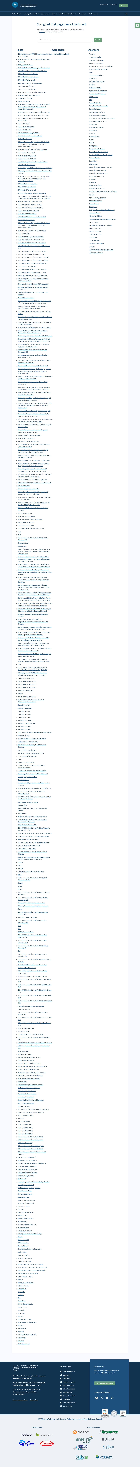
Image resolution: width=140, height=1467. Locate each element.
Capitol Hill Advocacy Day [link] (26, 762)
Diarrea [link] (20, 1237)
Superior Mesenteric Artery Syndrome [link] (100, 66)
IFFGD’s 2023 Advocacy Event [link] (27, 184)
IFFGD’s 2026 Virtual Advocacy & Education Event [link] (34, 68)
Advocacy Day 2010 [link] (24, 720)
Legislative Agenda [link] (24, 1031)
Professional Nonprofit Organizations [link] (29, 1188)
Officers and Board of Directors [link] (27, 1172)
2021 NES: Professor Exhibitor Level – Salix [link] (31, 254)
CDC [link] (19, 759)
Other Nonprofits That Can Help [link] (28, 1169)
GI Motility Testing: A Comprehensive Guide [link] (31, 1270)
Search (97, 40)
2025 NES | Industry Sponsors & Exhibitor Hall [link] (32, 71)
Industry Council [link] (23, 1215)
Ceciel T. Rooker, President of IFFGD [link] (29, 1063)
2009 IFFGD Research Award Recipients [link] (30, 1140)
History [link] (20, 1279)
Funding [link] (20, 1316)
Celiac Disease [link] (93, 222)
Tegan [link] (20, 909)
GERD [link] (91, 143)
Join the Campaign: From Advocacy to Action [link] (32, 92)
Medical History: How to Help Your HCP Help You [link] (33, 842)
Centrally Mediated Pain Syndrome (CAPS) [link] (102, 219)
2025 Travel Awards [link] (24, 123)
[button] (126, 14)
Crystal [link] (20, 865)
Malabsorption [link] (93, 97)
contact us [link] (42, 32)
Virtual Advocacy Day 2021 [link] (26, 522)
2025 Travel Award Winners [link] (26, 86)
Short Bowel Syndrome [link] (96, 75)
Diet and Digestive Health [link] (61, 54)
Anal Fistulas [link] (93, 237)
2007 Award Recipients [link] (25, 1143)
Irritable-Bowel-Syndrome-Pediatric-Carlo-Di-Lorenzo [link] (34, 327)
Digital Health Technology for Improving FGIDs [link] (32, 275)
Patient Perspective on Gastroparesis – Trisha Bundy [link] (34, 460)
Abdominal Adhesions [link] (96, 253)
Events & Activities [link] (24, 101)
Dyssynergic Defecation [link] (96, 176)
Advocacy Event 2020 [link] (25, 708)
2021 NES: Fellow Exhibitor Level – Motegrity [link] (32, 269)
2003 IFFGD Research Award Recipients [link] (30, 1149)
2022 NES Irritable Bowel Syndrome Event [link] (31, 240)
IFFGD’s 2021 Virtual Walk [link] (26, 516)
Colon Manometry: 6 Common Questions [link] (30, 1085)
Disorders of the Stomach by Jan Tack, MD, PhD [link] (33, 366)
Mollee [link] (20, 889)
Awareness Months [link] (24, 1121)
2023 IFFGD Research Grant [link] (27, 187)
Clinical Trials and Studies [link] (26, 1212)
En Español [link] (21, 1313)
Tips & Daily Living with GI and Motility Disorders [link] (33, 1182)
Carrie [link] (20, 886)
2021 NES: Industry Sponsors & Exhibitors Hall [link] (32, 263)
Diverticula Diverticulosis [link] (96, 188)
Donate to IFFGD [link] (23, 1240)
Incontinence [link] (93, 124)
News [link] (53, 14)
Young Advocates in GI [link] (25, 65)
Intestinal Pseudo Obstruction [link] (98, 115)
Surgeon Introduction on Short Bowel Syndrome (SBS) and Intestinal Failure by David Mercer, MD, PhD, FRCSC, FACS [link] (34, 405)
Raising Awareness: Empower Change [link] (29, 1234)
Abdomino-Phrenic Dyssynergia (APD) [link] (101, 250)
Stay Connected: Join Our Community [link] (29, 1249)
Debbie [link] (20, 693)
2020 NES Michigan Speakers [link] (27, 1166)
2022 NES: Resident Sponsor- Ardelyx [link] (30, 204)
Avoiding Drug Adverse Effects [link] (27, 777)
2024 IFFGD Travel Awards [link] (26, 152)
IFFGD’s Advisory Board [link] (26, 1203)
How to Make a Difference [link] (26, 1103)
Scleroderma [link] (93, 78)
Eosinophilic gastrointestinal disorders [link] (100, 167)
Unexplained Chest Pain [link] (96, 60)
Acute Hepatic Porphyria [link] (96, 243)
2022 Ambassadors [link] (24, 233)
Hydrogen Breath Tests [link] (25, 1054)
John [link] (19, 535)
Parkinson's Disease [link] (95, 88)
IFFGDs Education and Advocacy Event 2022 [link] (32, 193)
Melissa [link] (20, 862)
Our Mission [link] (22, 1301)
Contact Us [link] (113, 4)
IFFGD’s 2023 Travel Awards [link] (27, 190)
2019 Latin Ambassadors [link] (25, 1115)
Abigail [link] (20, 868)
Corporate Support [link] (23, 1206)
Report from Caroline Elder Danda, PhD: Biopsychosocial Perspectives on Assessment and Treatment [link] (33, 621)
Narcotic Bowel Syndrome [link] (97, 94)
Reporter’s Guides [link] (23, 1255)
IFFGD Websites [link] (23, 1243)
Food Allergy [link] (93, 161)
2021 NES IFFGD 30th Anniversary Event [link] (31, 528)
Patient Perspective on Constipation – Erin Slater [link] (32, 479)
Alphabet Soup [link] (22, 813)
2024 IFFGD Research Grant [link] (27, 159)
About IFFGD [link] (104, 4)
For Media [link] (21, 1325)
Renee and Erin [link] (23, 805)
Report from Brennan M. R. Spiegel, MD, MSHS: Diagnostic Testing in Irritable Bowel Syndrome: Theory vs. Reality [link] (35, 572)
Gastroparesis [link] (93, 146)
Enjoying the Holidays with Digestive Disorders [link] (32, 1066)
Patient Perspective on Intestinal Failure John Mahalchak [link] (35, 336)
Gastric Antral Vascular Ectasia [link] (98, 152)
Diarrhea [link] (92, 194)
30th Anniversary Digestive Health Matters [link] (31, 237)
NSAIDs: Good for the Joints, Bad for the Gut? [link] (32, 1163)
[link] (137, 25)
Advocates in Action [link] (24, 1009)
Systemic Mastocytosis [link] (96, 63)
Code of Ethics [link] (22, 1252)
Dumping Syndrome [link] (95, 185)
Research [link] (81, 14)
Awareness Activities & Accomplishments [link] (31, 1112)
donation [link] (20, 1209)
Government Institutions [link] (25, 1194)
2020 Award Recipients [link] (25, 1124)
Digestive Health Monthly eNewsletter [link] (29, 435)
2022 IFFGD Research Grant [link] (27, 266)
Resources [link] (45, 14)
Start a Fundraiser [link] (23, 1228)
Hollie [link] (20, 875)
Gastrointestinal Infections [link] (97, 149)
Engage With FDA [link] (24, 735)
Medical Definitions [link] (24, 1106)
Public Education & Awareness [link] (27, 1160)
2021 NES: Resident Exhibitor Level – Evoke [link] (32, 243)
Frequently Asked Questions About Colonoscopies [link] (33, 1109)
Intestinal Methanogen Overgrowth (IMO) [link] (101, 118)
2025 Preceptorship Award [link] (26, 126)
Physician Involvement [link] (25, 513)
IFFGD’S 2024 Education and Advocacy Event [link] (32, 149)
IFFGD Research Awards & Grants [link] (29, 95)
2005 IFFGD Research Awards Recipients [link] (31, 1146)
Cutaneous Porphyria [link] (95, 201)
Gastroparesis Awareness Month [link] (28, 802)
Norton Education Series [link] (67, 14)
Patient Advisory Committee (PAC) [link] (28, 489)
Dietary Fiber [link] (22, 1082)
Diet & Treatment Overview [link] (26, 1200)
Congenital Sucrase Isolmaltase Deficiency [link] (102, 210)
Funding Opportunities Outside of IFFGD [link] (30, 1264)
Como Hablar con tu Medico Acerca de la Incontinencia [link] (35, 833)
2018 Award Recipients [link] (25, 1130)
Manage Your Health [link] (31, 14)
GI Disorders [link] (16, 14)
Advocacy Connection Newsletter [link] (28, 441)
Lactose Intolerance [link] (95, 109)
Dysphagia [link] (92, 179)
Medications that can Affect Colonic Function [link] (32, 739)
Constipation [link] (93, 207)
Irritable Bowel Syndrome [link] (97, 112)
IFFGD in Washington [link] (25, 1258)
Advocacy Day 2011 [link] (24, 729)
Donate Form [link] (22, 1179)
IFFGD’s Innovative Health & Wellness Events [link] (32, 230)
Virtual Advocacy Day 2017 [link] (26, 684)
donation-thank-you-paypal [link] (26, 1060)
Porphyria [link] (92, 84)
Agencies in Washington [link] (25, 690)
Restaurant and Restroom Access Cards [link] (30, 136)
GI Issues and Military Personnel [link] (28, 742)
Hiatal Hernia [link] (93, 130)
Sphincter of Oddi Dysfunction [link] (98, 69)
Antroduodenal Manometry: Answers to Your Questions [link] (35, 1043)
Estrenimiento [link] (22, 1221)
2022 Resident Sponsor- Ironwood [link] (28, 211)
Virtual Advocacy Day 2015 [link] (26, 696)
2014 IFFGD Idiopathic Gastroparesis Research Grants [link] (34, 732)
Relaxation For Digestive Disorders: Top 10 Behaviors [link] (34, 788)
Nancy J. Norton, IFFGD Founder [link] (28, 1069)
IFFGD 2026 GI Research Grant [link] (28, 74)
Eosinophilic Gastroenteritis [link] (97, 170)
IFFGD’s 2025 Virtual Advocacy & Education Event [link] (34, 112)
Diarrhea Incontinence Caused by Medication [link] (103, 191)
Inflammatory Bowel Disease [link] (98, 121)
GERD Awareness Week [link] (25, 932)
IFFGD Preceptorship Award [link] (27, 156)
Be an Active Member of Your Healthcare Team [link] (32, 965)
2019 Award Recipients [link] (25, 1127)
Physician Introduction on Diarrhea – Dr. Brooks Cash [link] (34, 483)
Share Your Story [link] (23, 543)
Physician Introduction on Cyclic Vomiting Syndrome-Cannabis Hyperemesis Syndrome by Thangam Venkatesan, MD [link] (34, 371)
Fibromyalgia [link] (93, 164)
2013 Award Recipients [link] (25, 1134)
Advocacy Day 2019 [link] (24, 711)
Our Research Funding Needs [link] (27, 1157)
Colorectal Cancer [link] (94, 213)
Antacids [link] (21, 1118)
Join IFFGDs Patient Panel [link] (26, 298)
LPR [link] (90, 100)
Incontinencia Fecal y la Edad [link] (27, 1094)
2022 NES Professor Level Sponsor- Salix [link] (30, 207)
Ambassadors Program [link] (25, 1231)
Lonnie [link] (20, 883)
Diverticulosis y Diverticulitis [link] (27, 1091)
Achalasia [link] (92, 246)
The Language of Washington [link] (27, 756)
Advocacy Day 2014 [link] (24, 726)
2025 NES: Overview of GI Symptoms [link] (30, 83)
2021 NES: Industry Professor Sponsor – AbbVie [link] (33, 260)
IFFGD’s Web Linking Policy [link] (27, 1322)
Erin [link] (19, 929)
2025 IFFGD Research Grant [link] (27, 89)
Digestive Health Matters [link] (25, 1218)
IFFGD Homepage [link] (24, 1344)
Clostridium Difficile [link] (95, 216)
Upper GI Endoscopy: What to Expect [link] (29, 1057)
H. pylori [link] (92, 133)
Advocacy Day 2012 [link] (24, 717)
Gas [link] (19, 1298)
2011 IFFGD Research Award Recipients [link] (30, 1137)
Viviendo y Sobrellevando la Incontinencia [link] (31, 1006)
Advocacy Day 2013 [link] (24, 714)
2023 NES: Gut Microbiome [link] (26, 165)
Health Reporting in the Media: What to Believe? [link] (33, 774)
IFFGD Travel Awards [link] (25, 139)
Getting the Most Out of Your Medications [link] (31, 1100)
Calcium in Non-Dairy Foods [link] (27, 968)
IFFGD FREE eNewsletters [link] (26, 438)
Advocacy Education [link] (24, 1261)
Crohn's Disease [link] (94, 204)
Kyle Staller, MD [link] (23, 1051)
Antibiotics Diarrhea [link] (95, 234)
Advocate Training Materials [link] (26, 723)
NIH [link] (19, 664)
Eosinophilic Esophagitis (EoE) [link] (98, 173)
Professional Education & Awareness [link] (29, 1088)
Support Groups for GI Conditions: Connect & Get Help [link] (35, 168)
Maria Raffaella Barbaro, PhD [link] (27, 825)
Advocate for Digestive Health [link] (27, 1334)
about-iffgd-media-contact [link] (26, 1185)
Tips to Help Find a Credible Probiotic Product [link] (32, 771)
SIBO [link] (91, 72)
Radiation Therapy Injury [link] (97, 81)
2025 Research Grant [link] (24, 130)
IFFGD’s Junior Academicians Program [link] (30, 519)
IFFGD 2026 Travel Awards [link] (26, 80)
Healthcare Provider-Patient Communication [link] (31, 903)
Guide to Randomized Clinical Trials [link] (29, 845)
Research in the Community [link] (26, 220)
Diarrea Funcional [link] (23, 1197)
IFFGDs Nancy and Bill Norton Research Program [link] (33, 115)
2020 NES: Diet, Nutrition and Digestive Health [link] (32, 1267)
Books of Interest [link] (23, 1246)
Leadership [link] (21, 1310)
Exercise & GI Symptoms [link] (26, 1028)
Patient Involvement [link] (24, 486)
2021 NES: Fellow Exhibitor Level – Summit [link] (31, 251)
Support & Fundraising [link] (25, 98)
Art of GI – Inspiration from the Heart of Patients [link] (33, 162)
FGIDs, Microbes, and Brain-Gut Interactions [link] (32, 1072)
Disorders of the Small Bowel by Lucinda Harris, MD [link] (34, 411)
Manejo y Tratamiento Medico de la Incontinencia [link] (33, 906)
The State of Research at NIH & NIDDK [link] (30, 1034)
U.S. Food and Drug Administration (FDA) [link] (31, 753)
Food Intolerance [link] (94, 158)
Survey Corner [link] (22, 1307)
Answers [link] (21, 1295)
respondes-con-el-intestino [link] (26, 1097)
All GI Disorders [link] (94, 240)
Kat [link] (19, 951)
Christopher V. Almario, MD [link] (27, 849)
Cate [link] (19, 926)
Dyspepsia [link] (92, 182)
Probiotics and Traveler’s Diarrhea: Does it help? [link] (32, 816)
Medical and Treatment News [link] (27, 1224)
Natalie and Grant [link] (23, 780)
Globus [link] (91, 139)
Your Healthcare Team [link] (25, 1191)
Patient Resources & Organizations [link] (28, 133)
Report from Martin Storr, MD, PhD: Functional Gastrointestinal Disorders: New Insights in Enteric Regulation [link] (33, 579)
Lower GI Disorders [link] (95, 103)
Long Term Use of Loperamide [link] (98, 106)
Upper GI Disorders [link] (95, 57)
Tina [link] (19, 531)
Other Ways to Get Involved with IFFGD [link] (30, 1075)
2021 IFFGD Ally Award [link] (26, 525)
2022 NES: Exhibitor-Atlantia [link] (27, 214)
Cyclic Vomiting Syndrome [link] (97, 198)
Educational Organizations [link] (26, 1176)
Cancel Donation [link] (23, 1286)
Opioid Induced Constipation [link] (98, 91)
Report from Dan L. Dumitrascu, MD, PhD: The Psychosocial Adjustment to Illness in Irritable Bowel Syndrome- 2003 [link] (34, 587)
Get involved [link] (92, 14)
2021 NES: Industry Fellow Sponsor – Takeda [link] (32, 272)
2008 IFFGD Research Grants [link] (27, 750)
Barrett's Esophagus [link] (95, 231)
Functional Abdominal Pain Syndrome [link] (100, 155)
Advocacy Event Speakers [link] (26, 678)
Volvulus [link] (92, 54)
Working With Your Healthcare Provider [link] (30, 201)
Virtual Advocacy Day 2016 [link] (26, 687)
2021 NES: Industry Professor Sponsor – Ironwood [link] (33, 257)
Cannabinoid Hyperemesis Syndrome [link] (100, 225)
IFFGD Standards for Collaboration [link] (29, 1079)
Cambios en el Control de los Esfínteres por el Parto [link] (33, 836)
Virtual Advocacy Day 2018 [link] (26, 681)
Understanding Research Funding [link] (28, 1273)
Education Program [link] (24, 705)
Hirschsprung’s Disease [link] (96, 127)
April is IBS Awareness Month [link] (27, 917)
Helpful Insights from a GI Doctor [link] (28, 839)
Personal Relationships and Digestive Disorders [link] (32, 976)
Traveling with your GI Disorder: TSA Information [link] (33, 284)
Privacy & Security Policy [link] (26, 1283)
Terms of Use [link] (22, 1289)
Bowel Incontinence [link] (95, 228)
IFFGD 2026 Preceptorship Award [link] (28, 77)
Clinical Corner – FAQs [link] (25, 1276)
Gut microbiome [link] (94, 136)
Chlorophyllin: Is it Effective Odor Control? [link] (31, 871)
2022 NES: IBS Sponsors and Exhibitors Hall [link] (32, 217)
